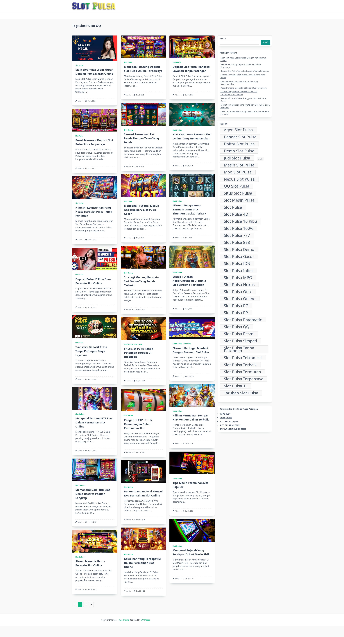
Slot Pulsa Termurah (242, 372)
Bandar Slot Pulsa (240, 136)
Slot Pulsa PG (236, 305)
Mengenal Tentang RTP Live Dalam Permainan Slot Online (93, 422)
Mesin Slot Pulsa (239, 165)
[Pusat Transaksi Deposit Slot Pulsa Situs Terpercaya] (94, 120)
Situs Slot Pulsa (238, 193)
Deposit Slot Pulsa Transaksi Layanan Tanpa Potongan (245, 71)
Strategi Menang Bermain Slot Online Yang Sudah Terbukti (141, 281)
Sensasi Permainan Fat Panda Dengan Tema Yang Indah (141, 138)
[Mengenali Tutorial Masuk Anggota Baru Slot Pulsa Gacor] (143, 185)
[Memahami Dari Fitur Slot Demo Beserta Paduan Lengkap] (94, 470)
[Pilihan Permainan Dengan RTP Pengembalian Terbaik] (192, 395)
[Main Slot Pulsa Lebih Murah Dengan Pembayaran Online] (94, 48)
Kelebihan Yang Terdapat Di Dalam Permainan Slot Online (142, 563)
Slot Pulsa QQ (236, 326)
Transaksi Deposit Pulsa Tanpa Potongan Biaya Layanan (91, 351)
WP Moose (145, 620)
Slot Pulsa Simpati (240, 340)
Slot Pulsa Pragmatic (243, 319)
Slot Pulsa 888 (237, 242)
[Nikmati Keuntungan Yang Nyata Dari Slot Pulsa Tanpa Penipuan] (94, 187)
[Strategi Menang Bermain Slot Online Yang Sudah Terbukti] (143, 257)
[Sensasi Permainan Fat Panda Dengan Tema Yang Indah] (143, 114)
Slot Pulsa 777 (237, 235)
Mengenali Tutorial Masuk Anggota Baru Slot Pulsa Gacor (141, 210)
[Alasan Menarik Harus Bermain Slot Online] (94, 541)
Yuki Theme (124, 620)
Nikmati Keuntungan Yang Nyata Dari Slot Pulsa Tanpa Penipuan (93, 211)
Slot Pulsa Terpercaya (243, 379)
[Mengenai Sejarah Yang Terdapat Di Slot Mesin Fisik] (192, 530)
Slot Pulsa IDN (237, 263)
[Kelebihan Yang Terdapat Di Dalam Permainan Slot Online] (143, 539)
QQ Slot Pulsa (236, 186)
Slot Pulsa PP (236, 312)
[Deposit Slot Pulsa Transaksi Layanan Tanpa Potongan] (192, 47)
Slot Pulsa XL (235, 385)
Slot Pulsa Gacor (239, 256)
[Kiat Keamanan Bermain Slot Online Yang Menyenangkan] (192, 114)
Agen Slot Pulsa (238, 129)
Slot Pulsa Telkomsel (243, 357)
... (86, 91)
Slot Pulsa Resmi (239, 333)
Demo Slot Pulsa (239, 151)
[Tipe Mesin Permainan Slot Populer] (192, 463)
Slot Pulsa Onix (238, 291)
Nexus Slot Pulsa (239, 179)
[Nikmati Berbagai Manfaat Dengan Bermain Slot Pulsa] (192, 328)
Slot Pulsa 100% (238, 228)
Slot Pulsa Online (239, 298)
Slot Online (128, 130)
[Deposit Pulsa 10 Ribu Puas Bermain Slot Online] (94, 259)
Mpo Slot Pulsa (238, 172)
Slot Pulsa (79, 65)
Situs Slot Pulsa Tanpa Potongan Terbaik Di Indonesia (138, 353)
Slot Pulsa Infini (238, 270)
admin (80, 101)
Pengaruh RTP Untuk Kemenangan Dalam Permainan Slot (138, 424)
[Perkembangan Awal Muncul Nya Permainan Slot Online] (143, 471)
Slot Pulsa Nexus (239, 284)
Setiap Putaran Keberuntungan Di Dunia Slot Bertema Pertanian (189, 281)
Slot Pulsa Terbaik (240, 364)
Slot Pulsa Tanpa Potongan (239, 349)
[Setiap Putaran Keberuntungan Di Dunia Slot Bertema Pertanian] (192, 257)
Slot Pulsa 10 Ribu (240, 221)
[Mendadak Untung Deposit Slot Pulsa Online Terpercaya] (143, 47)
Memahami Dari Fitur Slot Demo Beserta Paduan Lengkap (92, 494)
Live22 (260, 159)
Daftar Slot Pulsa (239, 144)
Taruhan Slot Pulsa (241, 393)
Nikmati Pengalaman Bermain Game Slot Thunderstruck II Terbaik (189, 209)
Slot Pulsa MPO (238, 277)
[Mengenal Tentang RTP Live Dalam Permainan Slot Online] (94, 398)
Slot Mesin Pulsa (239, 200)
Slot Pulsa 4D (236, 214)
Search (223, 38)
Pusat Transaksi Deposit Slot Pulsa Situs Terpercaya (244, 88)
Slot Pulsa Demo (239, 249)
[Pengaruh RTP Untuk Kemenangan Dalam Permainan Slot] (143, 400)
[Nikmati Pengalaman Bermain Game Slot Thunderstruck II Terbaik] (192, 185)
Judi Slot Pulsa (237, 158)
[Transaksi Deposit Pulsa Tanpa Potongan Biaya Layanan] (94, 326)
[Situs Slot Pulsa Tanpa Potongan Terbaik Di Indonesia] (143, 328)
